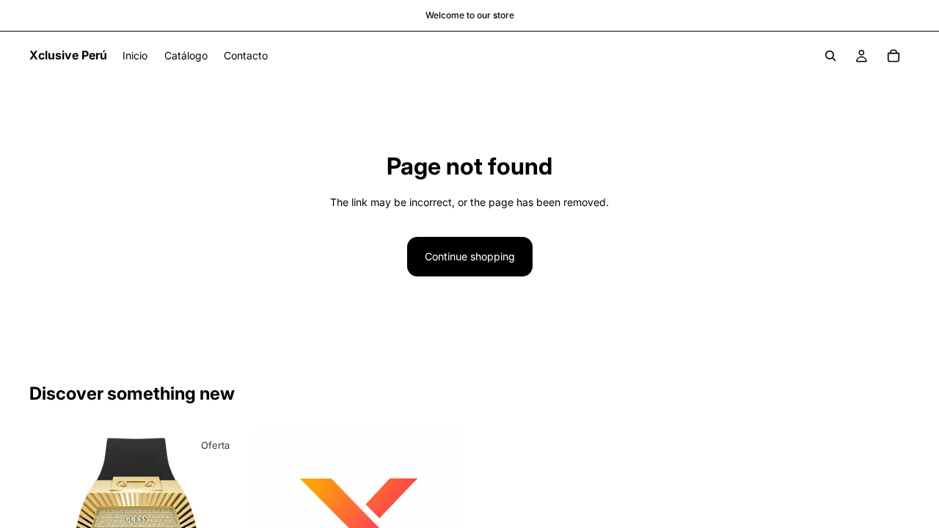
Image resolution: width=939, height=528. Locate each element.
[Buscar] (830, 56)
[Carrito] (893, 56)
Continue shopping (470, 256)
